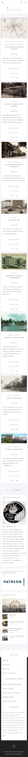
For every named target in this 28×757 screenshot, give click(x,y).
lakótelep (17, 722)
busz (7, 715)
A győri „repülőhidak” (14, 449)
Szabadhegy (12, 44)
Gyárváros (13, 41)
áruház (13, 732)
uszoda (22, 727)
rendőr (11, 725)
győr (10, 717)
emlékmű (17, 715)
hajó (12, 717)
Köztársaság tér (10, 722)
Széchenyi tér (9, 727)
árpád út (9, 732)
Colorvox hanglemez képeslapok (11, 684)
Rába (15, 725)
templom (18, 727)
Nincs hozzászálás (15, 68)
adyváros (7, 712)
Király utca (16, 720)
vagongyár (4, 730)
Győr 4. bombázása (14, 398)
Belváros (7, 41)
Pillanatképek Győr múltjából (16, 621)
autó (18, 712)
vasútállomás (11, 730)
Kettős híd (4, 720)
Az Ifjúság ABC (14, 220)
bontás (3, 715)
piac (3, 725)
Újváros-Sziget (20, 44)
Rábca (18, 725)
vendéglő (16, 730)
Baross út (22, 712)
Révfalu (6, 44)
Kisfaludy (22, 720)
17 (12, 490)
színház (14, 727)
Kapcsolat (5, 660)
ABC (3, 712)
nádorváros (22, 722)
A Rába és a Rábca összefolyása (11, 692)
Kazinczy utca (22, 717)
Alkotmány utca (13, 712)
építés (21, 732)
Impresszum (6, 664)
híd (14, 717)
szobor (3, 727)
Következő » (18, 490)
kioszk (12, 720)
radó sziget (7, 725)
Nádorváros (20, 41)
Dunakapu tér (12, 715)
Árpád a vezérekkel (7, 688)
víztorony (4, 732)
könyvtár (4, 722)
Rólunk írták (5, 669)
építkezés (17, 732)
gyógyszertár (5, 717)
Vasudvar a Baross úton (9, 701)
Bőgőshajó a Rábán (7, 697)
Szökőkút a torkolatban (14, 337)
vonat (20, 730)
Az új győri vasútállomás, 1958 (16, 636)
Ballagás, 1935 (12, 615)
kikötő (8, 720)
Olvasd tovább (14, 73)
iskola (17, 717)
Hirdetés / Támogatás (9, 673)
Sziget (21, 725)
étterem (4, 735)
